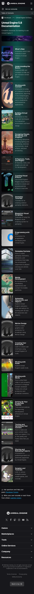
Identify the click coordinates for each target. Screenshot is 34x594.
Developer (7, 17)
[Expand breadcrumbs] (13, 17)
